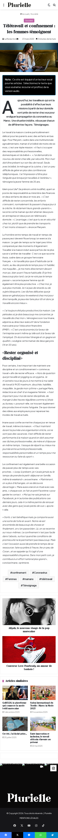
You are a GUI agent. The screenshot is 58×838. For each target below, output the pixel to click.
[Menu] (3, 6)
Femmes (12, 579)
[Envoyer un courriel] (17, 39)
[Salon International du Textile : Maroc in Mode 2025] (43, 693)
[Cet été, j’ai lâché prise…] (15, 724)
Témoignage (30, 585)
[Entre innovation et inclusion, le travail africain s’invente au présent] (43, 724)
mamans (28, 579)
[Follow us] (53, 768)
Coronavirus (40, 572)
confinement (19, 572)
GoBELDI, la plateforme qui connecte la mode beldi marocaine (14, 705)
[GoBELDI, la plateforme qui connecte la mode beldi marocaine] (15, 693)
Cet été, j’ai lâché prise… (14, 733)
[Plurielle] (19, 4)
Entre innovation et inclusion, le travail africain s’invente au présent (40, 738)
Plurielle (48, 813)
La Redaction (10, 39)
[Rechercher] (54, 6)
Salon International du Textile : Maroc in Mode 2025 (42, 705)
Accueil (25, 14)
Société (34, 14)
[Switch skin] (49, 6)
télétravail (46, 579)
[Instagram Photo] (11, 775)
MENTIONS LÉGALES (29, 818)
